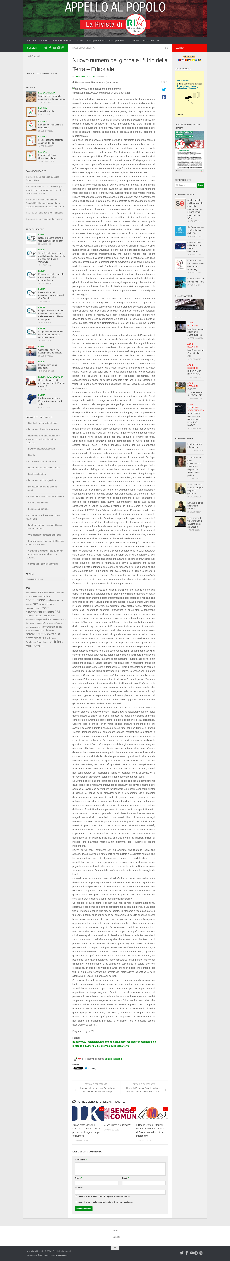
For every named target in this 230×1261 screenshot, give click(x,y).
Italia (49, 619)
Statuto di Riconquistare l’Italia (42, 423)
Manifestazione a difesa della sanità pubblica (195, 332)
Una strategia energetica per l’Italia (44, 535)
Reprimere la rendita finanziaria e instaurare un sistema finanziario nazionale (43, 439)
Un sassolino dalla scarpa (51, 219)
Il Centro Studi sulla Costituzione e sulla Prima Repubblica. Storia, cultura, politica (194, 466)
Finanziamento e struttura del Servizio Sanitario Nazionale (45, 543)
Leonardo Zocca (84, 77)
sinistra (39, 631)
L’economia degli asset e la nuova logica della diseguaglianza (51, 277)
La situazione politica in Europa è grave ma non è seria (50, 401)
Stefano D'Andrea (37, 642)
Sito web (79, 1187)
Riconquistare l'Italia (51, 626)
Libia (40, 623)
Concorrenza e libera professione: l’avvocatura (43, 517)
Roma (28, 631)
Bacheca (31, 40)
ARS (40, 592)
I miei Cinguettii (33, 56)
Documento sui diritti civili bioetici (44, 468)
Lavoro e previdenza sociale (41, 449)
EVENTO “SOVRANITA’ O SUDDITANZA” (195, 392)
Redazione (148, 40)
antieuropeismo (32, 593)
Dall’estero (134, 40)
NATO (56, 623)
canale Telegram (113, 1058)
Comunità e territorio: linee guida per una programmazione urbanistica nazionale (44, 554)
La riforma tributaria (37, 474)
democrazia (56, 600)
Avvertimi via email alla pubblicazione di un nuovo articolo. (105, 1202)
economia (29, 604)
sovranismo (36, 634)
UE (50, 642)
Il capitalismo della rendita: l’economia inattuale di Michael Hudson (50, 335)
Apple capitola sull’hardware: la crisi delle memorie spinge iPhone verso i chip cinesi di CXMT (195, 209)
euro (35, 604)
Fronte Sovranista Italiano (40, 610)
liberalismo (61, 620)
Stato (53, 638)
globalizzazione (42, 615)
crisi (47, 601)
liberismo (29, 623)
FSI (57, 612)
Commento (81, 1160)
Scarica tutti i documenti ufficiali (43, 564)
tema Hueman (61, 1255)
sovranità (32, 638)
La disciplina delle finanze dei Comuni (46, 496)
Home (116, 1231)
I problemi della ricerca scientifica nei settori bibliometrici (44, 527)
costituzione (35, 600)
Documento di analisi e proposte (43, 429)
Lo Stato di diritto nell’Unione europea (195, 506)
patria (61, 623)
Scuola (31, 455)
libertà (35, 623)
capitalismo (45, 596)
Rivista (51, 93)
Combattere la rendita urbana (42, 461)
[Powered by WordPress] (39, 1255)
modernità (50, 623)
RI (158, 40)
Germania (30, 616)
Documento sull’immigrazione (42, 480)
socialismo (48, 630)
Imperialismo (31, 620)
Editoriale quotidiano (63, 40)
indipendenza (41, 620)
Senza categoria (55, 377)
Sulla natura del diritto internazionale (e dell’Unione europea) (52, 383)
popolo (28, 627)
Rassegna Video (117, 40)
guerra (52, 616)
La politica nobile (46, 111)
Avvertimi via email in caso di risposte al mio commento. (104, 1196)
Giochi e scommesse (38, 503)
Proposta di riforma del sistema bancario (41, 488)
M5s (44, 623)
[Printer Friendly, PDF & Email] (79, 1059)
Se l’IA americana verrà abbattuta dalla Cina (195, 230)
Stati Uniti (44, 638)
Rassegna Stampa (96, 40)
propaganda (35, 627)
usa (42, 647)
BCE (37, 596)
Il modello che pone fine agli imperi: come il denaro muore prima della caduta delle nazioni (45, 190)
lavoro (54, 620)
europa (42, 604)
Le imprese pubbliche (38, 509)
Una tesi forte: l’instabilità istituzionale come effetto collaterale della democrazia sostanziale (45, 203)
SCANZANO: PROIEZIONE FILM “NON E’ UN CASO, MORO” (194, 419)
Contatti (116, 1237)
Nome (78, 1178)
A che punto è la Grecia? (117, 1125)
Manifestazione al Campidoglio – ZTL (195, 353)
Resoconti (192, 326)
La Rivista (44, 40)
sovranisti (53, 634)
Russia (33, 630)
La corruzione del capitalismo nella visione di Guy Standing (51, 295)
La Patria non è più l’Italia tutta (49, 213)
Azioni (80, 40)
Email (125, 1178)
